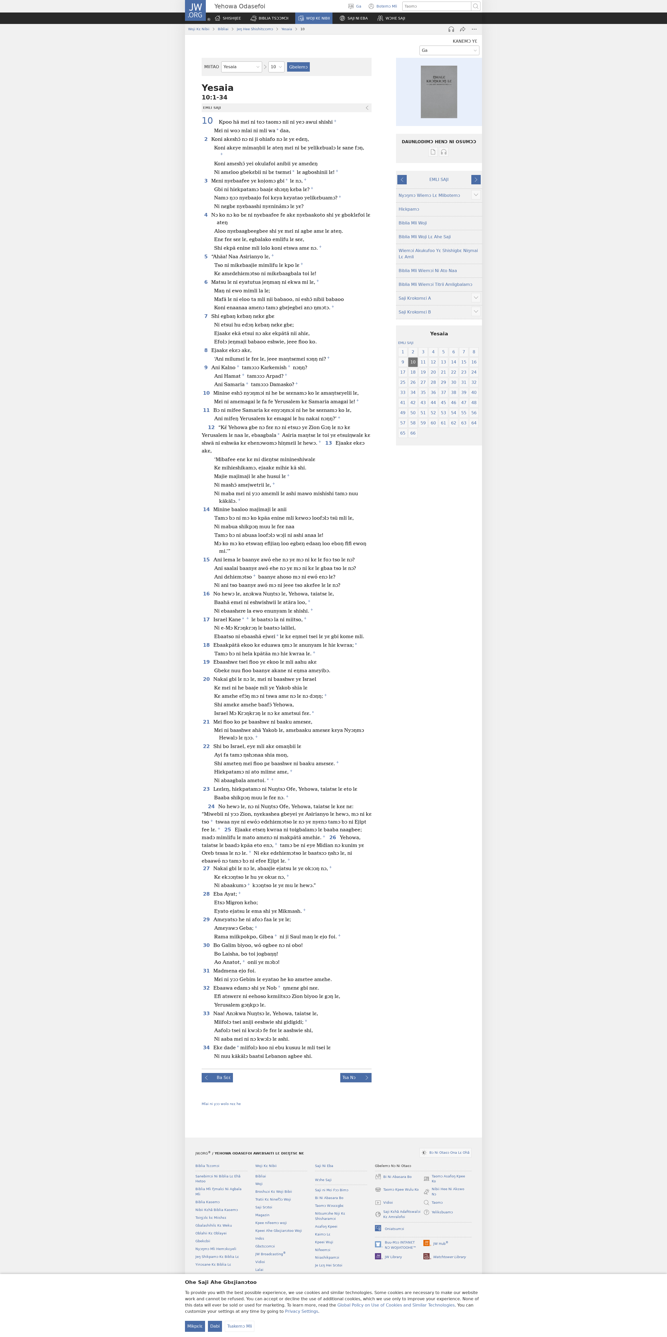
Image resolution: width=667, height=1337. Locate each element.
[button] (269, 18)
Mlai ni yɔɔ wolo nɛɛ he (221, 1104)
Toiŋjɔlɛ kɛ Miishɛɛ (210, 1218)
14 (207, 509)
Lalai (259, 1270)
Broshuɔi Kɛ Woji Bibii (273, 1192)
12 (212, 427)
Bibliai (223, 29)
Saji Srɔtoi (263, 1207)
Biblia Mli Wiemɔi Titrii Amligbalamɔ (435, 284)
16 (207, 593)
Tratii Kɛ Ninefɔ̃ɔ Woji (273, 1199)
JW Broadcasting (270, 1254)
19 (207, 662)
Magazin (262, 1215)
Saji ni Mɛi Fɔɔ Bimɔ (331, 1190)
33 (207, 1013)
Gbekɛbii (202, 1241)
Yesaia (286, 29)
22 (207, 746)
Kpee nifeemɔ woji (271, 1223)
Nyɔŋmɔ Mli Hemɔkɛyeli (215, 1249)
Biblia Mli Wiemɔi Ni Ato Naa (428, 270)
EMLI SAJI (439, 179)
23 (207, 789)
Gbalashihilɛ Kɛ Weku (213, 1225)
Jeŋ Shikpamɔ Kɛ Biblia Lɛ (217, 1257)
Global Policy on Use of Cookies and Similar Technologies (396, 1305)
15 (207, 559)
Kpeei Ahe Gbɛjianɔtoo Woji (278, 1231)
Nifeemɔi (322, 1250)
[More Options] (474, 29)
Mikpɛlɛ (195, 1326)
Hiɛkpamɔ (409, 209)
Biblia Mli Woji (413, 223)
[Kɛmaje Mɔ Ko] (462, 29)
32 (207, 988)
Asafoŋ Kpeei (326, 1226)
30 (207, 945)
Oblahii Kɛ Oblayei (211, 1233)
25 (228, 829)
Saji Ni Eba (324, 1166)
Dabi (215, 1326)
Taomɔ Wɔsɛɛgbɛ (329, 1206)
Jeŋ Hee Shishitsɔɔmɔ (255, 29)
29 (207, 919)
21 (207, 721)
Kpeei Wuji (324, 1242)
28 (207, 894)
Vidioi (260, 1262)
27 (207, 868)
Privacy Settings (301, 1311)
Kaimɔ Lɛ (322, 1234)
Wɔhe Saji (323, 1180)
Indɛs (259, 1238)
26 (333, 837)
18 (207, 645)
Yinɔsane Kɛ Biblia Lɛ (213, 1264)
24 (212, 806)
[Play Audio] (451, 29)
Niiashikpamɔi (327, 1257)
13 (329, 443)
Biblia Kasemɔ (207, 1202)
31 (207, 970)
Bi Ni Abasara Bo (329, 1198)
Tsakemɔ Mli (239, 1326)
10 (210, 120)
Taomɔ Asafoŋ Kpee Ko (444, 1179)
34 (207, 1047)
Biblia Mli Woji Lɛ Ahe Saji (425, 236)
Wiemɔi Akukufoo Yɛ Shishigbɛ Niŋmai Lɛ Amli (438, 253)
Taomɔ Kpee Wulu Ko (397, 1190)
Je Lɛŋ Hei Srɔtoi (328, 1265)
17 (207, 619)
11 (207, 410)
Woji (259, 1184)
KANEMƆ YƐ (465, 41)
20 (207, 679)
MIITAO (211, 66)
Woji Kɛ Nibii (198, 29)
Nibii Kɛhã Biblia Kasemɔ (216, 1210)
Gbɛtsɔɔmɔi (265, 1246)
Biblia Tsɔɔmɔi (207, 1166)
